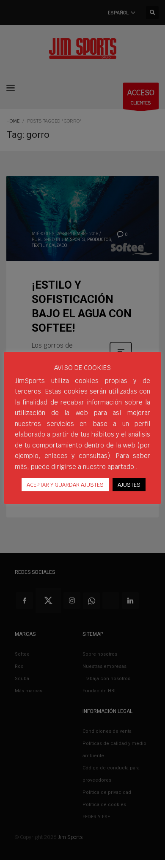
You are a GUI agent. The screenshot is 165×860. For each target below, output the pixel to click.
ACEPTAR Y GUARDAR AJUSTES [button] (65, 484)
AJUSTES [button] (129, 484)
